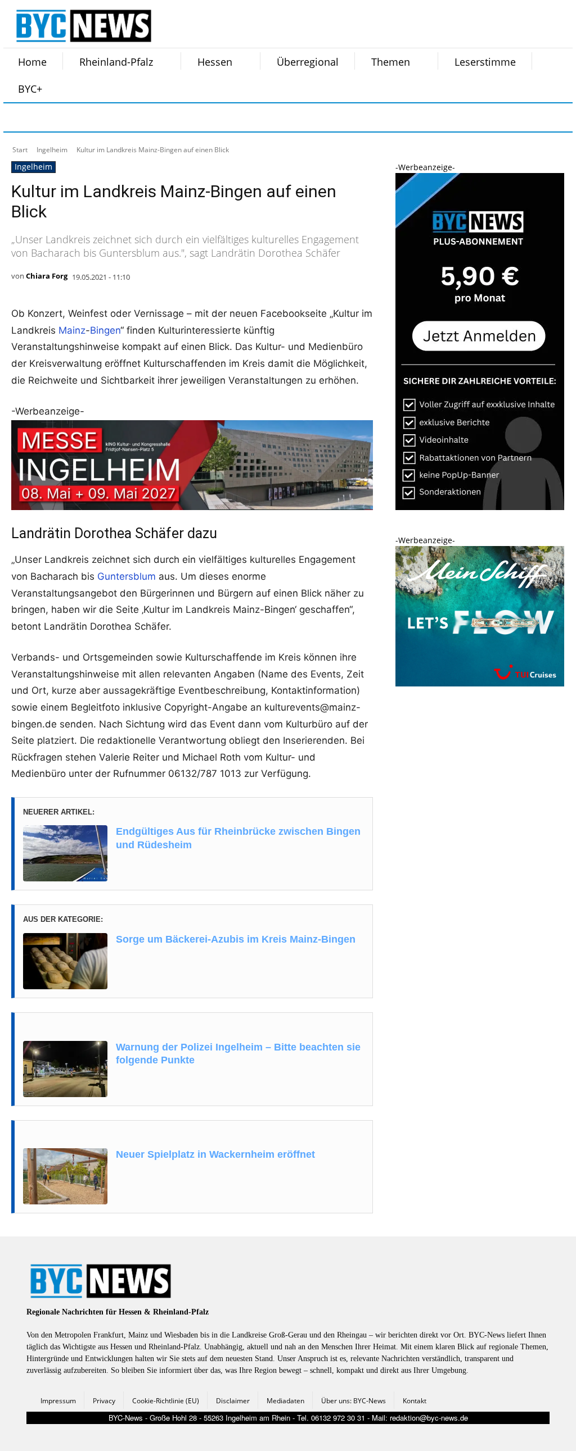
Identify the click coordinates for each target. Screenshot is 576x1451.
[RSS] (75, 117)
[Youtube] (159, 117)
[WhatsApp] (131, 117)
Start (20, 149)
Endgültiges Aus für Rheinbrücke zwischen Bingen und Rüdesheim (238, 838)
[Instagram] (47, 117)
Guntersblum (126, 576)
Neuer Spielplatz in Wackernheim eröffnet (215, 1154)
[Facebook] (19, 117)
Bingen (105, 330)
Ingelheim (52, 149)
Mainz (72, 330)
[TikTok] (103, 117)
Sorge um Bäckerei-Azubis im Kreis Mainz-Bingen (236, 939)
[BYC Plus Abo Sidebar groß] (479, 507)
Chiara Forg (47, 276)
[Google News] (188, 117)
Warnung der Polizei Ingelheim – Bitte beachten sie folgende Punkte (238, 1053)
